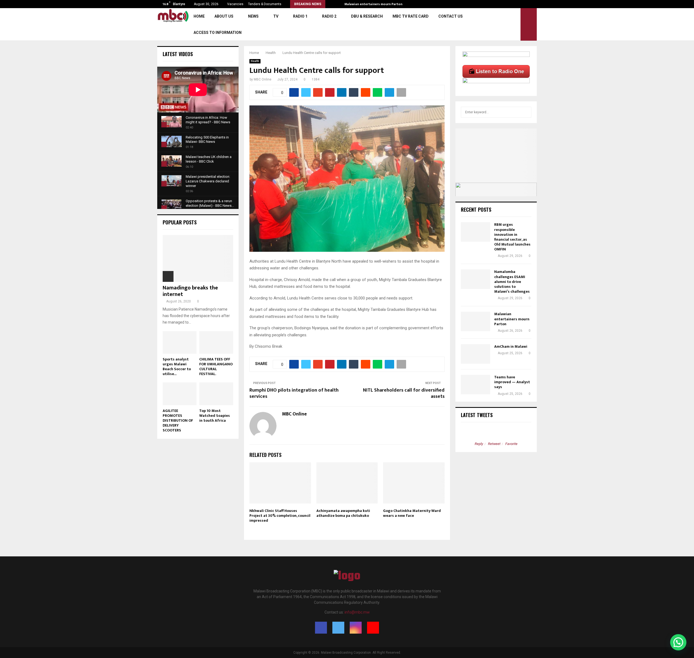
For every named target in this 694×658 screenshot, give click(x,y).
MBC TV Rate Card (411, 16)
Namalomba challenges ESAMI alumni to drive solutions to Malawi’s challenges (512, 282)
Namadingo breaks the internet (190, 291)
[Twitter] (338, 628)
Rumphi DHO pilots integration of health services (294, 393)
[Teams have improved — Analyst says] (475, 384)
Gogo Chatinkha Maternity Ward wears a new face (412, 513)
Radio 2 (329, 16)
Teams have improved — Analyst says (512, 382)
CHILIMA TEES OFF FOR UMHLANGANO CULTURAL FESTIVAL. (216, 366)
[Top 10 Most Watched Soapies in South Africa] (216, 393)
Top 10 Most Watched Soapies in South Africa (214, 416)
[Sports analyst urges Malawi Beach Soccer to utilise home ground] (180, 342)
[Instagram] (356, 628)
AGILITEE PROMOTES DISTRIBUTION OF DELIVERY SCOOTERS (178, 420)
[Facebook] (321, 628)
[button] (678, 642)
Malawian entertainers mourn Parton (378, 4)
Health (255, 61)
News (253, 16)
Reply (479, 444)
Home (199, 16)
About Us (223, 16)
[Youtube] (373, 628)
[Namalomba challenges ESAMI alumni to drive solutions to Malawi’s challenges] (475, 279)
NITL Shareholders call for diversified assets (404, 393)
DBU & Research (367, 16)
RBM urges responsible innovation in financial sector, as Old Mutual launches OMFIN (512, 236)
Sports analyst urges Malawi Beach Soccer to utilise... (177, 366)
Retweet (494, 444)
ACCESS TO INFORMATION (218, 32)
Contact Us (450, 16)
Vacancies (235, 4)
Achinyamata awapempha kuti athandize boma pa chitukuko (343, 513)
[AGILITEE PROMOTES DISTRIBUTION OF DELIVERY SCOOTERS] (180, 393)
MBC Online (262, 79)
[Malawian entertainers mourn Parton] (475, 321)
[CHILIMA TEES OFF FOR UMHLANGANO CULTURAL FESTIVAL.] (216, 342)
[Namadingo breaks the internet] (198, 258)
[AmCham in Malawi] (475, 354)
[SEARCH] (525, 112)
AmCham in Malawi (510, 346)
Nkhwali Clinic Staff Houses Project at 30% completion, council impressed (279, 516)
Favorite (511, 444)
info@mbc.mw (357, 612)
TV (275, 16)
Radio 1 (300, 16)
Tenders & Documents (264, 4)
